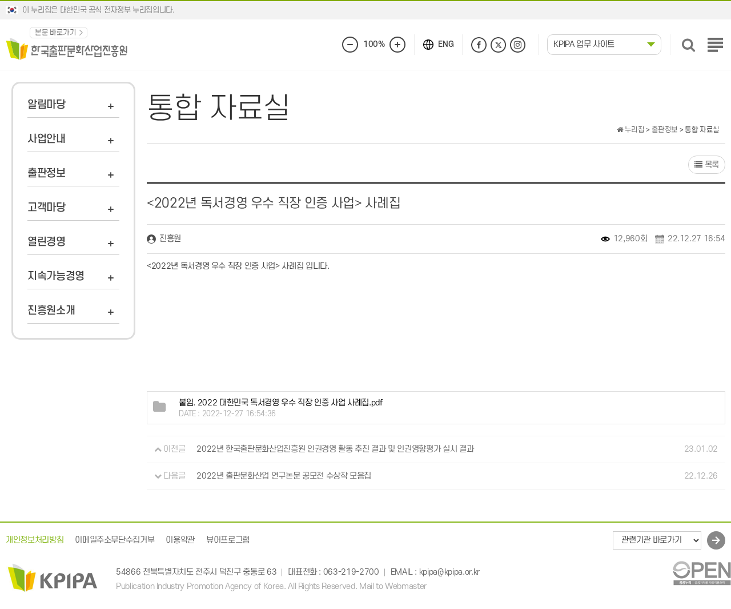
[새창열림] (701, 573)
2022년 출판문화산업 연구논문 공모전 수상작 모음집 (283, 476)
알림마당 (46, 105)
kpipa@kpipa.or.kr (449, 573)
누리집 (633, 130)
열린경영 (46, 242)
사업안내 (46, 139)
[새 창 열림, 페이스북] (479, 45)
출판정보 (46, 174)
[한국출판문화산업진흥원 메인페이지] (67, 48)
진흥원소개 (51, 311)
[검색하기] (688, 45)
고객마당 (46, 208)
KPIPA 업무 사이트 (583, 44)
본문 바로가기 (56, 33)
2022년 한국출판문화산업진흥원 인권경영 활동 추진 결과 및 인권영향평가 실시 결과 (334, 449)
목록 (710, 165)
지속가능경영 (56, 276)
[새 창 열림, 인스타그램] (517, 45)
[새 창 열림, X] (498, 45)
